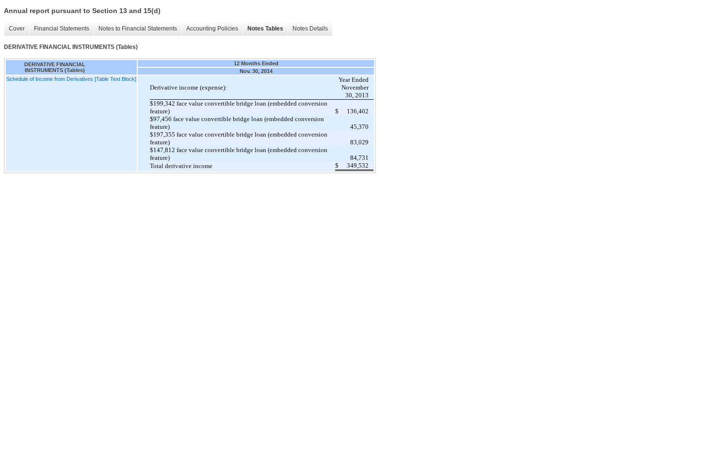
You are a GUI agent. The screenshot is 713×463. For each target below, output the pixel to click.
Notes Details (310, 28)
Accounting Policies (212, 28)
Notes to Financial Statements (137, 28)
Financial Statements (61, 28)
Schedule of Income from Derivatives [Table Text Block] (71, 79)
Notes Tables (265, 28)
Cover (17, 28)
